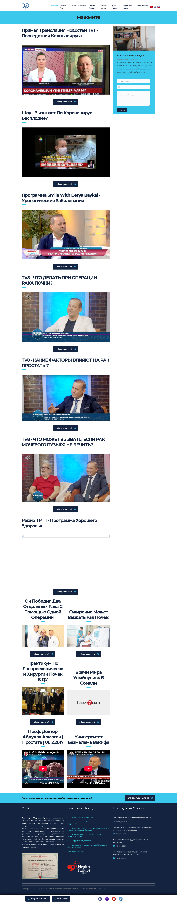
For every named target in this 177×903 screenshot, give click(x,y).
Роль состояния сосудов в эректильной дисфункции (130, 841)
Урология (54, 6)
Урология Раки (63, 7)
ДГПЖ (74, 6)
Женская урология (75, 851)
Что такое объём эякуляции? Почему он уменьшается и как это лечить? (130, 853)
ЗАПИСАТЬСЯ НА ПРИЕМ (139, 798)
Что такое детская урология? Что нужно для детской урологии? (85, 835)
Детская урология (104, 7)
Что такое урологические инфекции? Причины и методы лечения (87, 846)
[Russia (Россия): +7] (119, 87)
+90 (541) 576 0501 (38, 899)
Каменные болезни (92, 7)
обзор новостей (64, 102)
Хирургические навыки (126, 7)
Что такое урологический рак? (80, 817)
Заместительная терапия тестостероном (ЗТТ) (133, 818)
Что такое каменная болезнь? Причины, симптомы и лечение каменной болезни (88, 829)
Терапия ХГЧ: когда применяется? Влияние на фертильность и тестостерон (133, 828)
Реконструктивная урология (79, 841)
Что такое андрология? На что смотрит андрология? (83, 823)
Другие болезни (114, 7)
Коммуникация (143, 6)
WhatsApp (62, 899)
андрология (82, 6)
